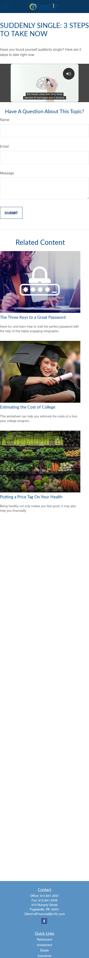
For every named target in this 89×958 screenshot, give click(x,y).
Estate (44, 950)
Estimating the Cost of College (27, 407)
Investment (44, 945)
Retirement (44, 939)
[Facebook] (44, 921)
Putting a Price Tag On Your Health (31, 497)
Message (7, 172)
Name (4, 119)
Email (4, 146)
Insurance (44, 955)
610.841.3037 (49, 895)
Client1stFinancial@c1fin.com (44, 914)
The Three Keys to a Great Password (33, 318)
